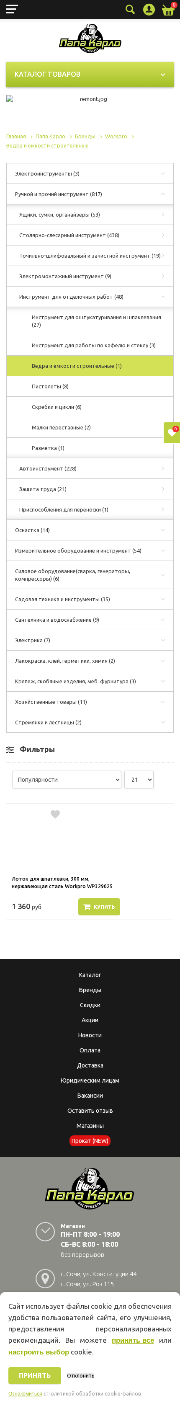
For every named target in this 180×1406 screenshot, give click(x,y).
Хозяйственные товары (51, 702)
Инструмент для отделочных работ (71, 297)
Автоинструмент (48, 468)
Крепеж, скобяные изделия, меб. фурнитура (75, 681)
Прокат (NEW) (90, 1140)
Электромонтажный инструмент (65, 276)
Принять (35, 1375)
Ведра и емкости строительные (77, 366)
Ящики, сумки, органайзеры (59, 214)
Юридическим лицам (90, 1080)
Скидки (90, 1005)
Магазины (90, 1125)
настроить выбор (38, 1352)
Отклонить (80, 1375)
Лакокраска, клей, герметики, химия (65, 661)
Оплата (90, 1050)
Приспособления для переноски (63, 509)
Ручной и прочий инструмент (58, 194)
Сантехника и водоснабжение (57, 620)
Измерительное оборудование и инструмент (78, 550)
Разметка (48, 448)
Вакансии (90, 1095)
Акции (90, 1020)
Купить (104, 907)
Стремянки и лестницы (48, 722)
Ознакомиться (25, 1394)
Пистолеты (50, 386)
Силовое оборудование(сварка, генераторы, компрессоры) (72, 575)
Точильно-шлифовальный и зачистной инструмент (90, 255)
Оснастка (32, 530)
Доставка (90, 1065)
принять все (133, 1340)
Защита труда (43, 489)
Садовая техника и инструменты (62, 599)
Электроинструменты (47, 173)
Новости (90, 1035)
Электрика (32, 640)
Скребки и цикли (57, 407)
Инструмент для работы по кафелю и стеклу (94, 345)
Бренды (90, 990)
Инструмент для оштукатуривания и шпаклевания (96, 321)
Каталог (90, 975)
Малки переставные (61, 427)
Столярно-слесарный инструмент (69, 235)
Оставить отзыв (90, 1110)
